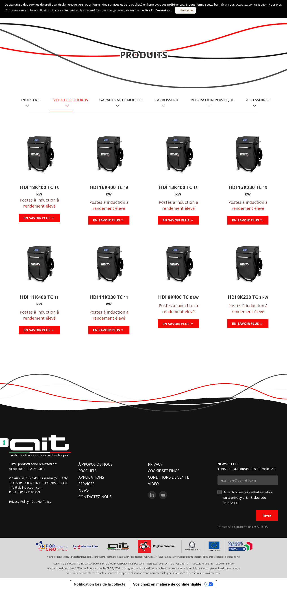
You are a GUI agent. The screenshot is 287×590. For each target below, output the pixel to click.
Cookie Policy (41, 501)
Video (153, 483)
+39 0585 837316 (25, 483)
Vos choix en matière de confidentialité (167, 584)
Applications (91, 477)
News (83, 490)
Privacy (155, 464)
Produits (87, 470)
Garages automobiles (121, 100)
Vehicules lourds (70, 100)
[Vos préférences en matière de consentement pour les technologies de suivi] (4, 442)
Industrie (30, 100)
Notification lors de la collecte (100, 584)
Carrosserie (167, 100)
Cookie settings (163, 470)
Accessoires (258, 100)
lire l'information (158, 10)
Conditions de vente (168, 477)
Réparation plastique (212, 100)
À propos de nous (95, 464)
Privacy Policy (19, 501)
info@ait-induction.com (26, 487)
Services (86, 483)
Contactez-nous (95, 496)
